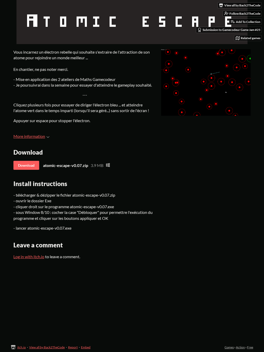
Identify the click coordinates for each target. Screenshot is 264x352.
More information (29, 136)
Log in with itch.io (28, 256)
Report (73, 347)
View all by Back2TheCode (47, 347)
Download (26, 165)
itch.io (21, 347)
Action (240, 347)
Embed (85, 347)
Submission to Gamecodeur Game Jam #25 (231, 30)
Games (229, 347)
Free (250, 347)
